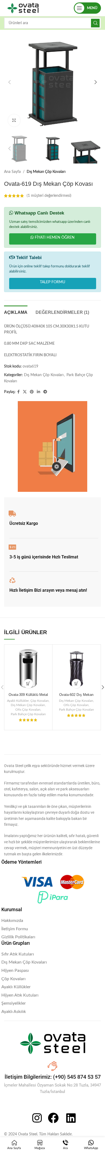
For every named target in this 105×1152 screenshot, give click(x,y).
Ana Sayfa (12, 172)
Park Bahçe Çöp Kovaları (28, 714)
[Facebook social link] (18, 392)
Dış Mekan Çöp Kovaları (46, 172)
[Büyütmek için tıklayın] (14, 120)
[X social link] (24, 392)
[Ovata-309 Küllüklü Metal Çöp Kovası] (28, 668)
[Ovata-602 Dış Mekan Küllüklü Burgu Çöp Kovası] (76, 668)
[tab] (15, 312)
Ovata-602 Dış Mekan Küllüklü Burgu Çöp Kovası (76, 697)
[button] (9, 82)
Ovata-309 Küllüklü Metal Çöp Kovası (28, 697)
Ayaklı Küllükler (18, 700)
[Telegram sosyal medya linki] (45, 392)
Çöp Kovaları (39, 700)
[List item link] (52, 920)
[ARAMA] (95, 23)
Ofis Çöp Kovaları (27, 709)
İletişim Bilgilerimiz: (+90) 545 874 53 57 (53, 1077)
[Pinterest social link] (31, 392)
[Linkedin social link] (38, 392)
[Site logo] (23, 8)
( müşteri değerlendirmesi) (49, 196)
